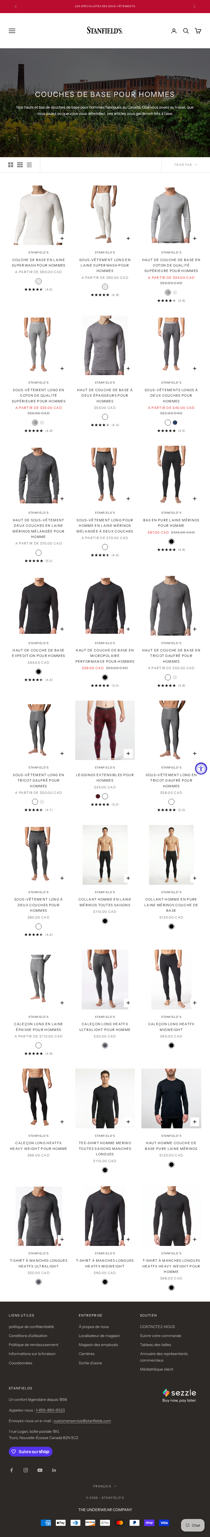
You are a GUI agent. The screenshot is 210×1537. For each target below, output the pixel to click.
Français (102, 1486)
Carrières (87, 1353)
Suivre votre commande (160, 1335)
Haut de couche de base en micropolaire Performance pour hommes (105, 655)
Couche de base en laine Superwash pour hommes (39, 262)
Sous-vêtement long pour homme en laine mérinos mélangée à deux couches (105, 525)
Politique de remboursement (33, 1344)
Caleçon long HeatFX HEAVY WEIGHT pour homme (38, 1145)
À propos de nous (94, 1326)
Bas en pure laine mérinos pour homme (171, 523)
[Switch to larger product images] (10, 164)
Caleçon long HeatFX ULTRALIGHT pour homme (105, 1026)
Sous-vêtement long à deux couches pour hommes (38, 905)
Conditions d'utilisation (28, 1335)
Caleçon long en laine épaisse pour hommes (38, 1026)
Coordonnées (20, 1362)
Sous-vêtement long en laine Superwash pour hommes (105, 265)
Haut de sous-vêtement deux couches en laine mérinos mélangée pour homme (39, 528)
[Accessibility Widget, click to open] (201, 768)
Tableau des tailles (155, 1344)
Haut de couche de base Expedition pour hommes (38, 653)
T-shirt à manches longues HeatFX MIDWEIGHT (105, 1263)
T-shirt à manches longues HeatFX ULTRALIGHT (39, 1263)
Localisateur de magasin (99, 1335)
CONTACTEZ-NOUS (157, 1326)
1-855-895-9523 (50, 1410)
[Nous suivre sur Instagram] (25, 1470)
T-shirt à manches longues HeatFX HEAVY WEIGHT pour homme (171, 1266)
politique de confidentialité (31, 1326)
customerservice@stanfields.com (82, 1420)
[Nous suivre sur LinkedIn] (54, 1470)
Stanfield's (38, 252)
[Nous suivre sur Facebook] (11, 1470)
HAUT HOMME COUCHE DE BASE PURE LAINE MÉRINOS (171, 1145)
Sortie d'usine (90, 1362)
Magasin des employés (98, 1344)
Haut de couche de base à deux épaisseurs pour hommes (105, 395)
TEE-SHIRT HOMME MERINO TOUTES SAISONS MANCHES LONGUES (105, 1148)
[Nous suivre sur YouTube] (40, 1470)
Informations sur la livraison (32, 1353)
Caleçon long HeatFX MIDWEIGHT (171, 1026)
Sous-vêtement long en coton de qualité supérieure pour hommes (39, 395)
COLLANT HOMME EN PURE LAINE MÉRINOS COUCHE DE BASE (171, 905)
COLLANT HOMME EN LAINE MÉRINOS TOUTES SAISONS (105, 902)
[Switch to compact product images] (29, 164)
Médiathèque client (156, 1369)
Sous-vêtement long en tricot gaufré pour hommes (38, 780)
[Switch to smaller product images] (20, 164)
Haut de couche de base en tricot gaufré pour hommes (171, 655)
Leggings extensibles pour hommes (105, 777)
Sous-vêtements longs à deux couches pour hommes (171, 395)
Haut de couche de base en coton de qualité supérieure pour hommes (171, 265)
